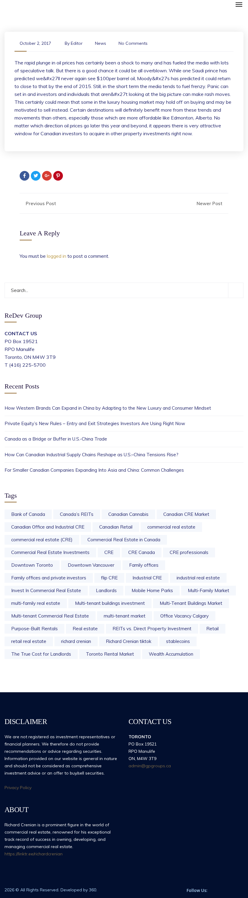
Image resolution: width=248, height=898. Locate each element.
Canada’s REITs (76, 514)
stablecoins (178, 641)
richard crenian (76, 641)
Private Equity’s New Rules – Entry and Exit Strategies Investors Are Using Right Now (95, 423)
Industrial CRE (147, 578)
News (100, 43)
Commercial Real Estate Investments (50, 552)
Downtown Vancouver (91, 565)
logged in (56, 256)
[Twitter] (36, 176)
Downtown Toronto (32, 565)
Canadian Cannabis (128, 514)
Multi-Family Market (208, 590)
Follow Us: (197, 890)
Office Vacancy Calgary (184, 616)
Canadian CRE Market (186, 514)
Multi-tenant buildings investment (110, 603)
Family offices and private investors (48, 578)
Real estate (85, 628)
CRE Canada (141, 552)
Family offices (143, 565)
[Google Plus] (47, 176)
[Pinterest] (58, 176)
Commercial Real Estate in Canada (123, 539)
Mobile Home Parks (152, 590)
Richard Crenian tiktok (128, 641)
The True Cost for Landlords (41, 654)
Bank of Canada (28, 514)
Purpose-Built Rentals (34, 628)
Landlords (106, 590)
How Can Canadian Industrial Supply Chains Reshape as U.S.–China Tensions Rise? (91, 454)
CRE (108, 552)
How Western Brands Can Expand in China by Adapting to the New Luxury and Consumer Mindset (108, 408)
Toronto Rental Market (110, 654)
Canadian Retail (115, 527)
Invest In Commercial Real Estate (46, 590)
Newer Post (210, 203)
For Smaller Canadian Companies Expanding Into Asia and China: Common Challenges (94, 470)
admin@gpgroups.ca (150, 766)
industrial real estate (198, 578)
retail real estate (28, 641)
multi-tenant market (124, 616)
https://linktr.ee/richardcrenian (34, 854)
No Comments (133, 43)
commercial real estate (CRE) (42, 539)
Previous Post (40, 203)
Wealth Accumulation (171, 654)
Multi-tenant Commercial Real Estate (50, 616)
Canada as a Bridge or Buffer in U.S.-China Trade (56, 439)
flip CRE (109, 578)
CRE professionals (189, 552)
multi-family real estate (35, 603)
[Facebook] (24, 176)
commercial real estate (171, 527)
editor (77, 43)
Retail (212, 628)
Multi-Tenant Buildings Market (191, 603)
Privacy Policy (18, 787)
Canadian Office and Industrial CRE (47, 527)
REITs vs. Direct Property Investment (152, 628)
